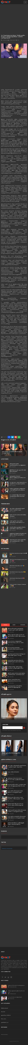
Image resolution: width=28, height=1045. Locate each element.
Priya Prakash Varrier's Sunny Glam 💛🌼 (18, 572)
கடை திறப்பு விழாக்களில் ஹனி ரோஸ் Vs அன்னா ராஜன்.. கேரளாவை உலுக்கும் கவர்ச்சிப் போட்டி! (17, 767)
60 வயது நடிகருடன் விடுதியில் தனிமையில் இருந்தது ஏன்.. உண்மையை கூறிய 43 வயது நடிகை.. (16, 687)
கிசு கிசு (3, 1012)
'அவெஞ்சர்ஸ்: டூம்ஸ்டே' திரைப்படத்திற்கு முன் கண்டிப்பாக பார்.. (17, 478)
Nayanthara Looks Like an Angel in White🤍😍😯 (18, 554)
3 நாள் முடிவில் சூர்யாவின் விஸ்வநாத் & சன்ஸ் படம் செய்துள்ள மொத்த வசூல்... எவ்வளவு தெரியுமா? (17, 811)
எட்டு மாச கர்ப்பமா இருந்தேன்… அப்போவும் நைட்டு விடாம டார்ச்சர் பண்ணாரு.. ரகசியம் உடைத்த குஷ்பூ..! (16, 643)
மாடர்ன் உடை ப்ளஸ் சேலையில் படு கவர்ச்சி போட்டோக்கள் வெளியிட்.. (18, 483)
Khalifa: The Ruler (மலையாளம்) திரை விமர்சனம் (18, 515)
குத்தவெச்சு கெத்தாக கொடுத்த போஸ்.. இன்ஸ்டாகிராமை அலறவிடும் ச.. (18, 534)
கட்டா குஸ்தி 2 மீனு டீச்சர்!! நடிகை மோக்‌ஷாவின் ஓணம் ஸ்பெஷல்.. (17, 495)
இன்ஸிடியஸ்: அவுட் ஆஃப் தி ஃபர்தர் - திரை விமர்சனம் (18, 470)
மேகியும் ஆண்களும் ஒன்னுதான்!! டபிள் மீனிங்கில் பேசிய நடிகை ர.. (17, 489)
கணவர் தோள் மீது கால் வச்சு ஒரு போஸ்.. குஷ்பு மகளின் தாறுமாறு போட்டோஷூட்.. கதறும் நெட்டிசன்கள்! (16, 805)
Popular (5, 624)
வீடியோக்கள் (4, 1008)
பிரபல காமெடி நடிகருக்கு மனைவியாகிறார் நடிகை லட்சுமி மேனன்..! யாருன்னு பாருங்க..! (15, 649)
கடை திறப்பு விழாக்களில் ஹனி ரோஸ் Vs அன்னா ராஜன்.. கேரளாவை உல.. (17, 510)
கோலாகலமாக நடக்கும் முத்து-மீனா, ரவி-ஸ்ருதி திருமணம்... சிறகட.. (18, 540)
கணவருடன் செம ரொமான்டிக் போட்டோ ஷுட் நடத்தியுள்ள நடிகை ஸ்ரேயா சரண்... (16, 780)
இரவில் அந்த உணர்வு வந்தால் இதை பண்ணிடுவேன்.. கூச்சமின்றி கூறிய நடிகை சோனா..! (16, 674)
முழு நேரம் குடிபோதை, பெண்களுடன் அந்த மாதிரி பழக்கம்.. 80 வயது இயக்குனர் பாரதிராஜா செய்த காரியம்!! (16, 655)
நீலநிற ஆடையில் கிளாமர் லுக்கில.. (11, 753)
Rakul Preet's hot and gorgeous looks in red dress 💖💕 (18, 560)
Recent (14, 624)
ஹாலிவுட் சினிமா (6, 1015)
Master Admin (12, 40)
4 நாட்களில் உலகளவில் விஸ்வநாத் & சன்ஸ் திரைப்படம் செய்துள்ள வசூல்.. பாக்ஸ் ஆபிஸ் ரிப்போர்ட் (17, 818)
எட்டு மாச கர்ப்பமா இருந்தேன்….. (15, 997)
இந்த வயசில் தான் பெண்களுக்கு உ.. (16, 985)
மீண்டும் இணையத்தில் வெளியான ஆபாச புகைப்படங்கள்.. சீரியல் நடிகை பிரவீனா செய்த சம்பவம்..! (16, 636)
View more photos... (4, 1034)
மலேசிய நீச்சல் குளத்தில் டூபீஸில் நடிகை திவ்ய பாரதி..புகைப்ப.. (17, 528)
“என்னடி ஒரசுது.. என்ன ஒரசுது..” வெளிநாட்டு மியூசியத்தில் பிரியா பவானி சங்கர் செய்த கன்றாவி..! (15, 668)
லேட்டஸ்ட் (3, 1019)
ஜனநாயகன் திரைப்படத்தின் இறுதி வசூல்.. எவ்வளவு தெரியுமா (16, 823)
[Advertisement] (14, 19)
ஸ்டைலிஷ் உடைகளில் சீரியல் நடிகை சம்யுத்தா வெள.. (12, 452)
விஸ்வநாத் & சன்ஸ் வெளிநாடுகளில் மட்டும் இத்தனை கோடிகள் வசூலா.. (17, 465)
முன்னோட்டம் (4, 1022)
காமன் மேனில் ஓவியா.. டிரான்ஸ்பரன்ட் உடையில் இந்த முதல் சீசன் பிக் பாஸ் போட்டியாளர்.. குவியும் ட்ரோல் (17, 786)
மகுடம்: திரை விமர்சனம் (13, 772)
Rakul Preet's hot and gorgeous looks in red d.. (14, 717)
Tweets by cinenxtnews (7, 848)
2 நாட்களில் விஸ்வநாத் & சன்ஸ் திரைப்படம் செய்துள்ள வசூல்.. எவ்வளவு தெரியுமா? (15, 792)
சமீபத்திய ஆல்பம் (6, 694)
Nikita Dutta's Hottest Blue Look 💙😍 (17, 565)
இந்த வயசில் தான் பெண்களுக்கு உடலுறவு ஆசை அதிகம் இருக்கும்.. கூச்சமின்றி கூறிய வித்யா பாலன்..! (16, 630)
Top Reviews (22, 624)
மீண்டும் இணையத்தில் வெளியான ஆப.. (16, 991)
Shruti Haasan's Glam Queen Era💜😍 (17, 578)
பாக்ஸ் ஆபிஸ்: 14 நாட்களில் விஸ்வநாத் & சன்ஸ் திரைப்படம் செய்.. (17, 522)
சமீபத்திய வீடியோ (6, 736)
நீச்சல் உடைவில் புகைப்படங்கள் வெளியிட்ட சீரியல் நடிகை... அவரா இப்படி (16, 799)
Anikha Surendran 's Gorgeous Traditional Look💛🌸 (18, 585)
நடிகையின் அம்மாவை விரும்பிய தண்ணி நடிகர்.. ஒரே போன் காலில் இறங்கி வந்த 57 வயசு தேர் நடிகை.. (16, 662)
